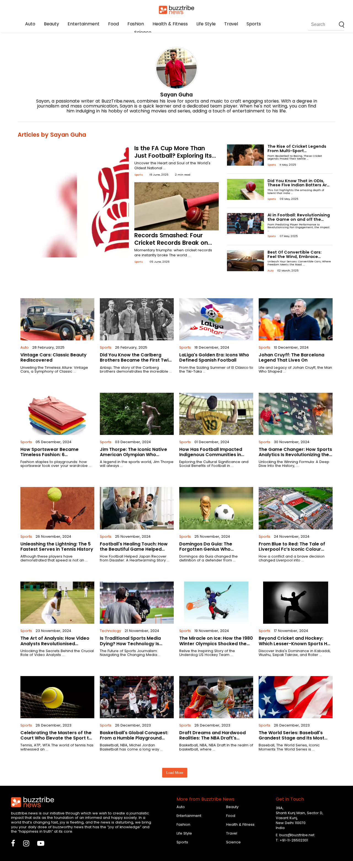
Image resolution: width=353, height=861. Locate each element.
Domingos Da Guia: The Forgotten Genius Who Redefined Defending (205, 549)
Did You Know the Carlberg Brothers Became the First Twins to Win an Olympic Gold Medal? (137, 360)
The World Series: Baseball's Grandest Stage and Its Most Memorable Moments (291, 738)
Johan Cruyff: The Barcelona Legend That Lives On (291, 357)
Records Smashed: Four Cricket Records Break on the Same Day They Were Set (171, 246)
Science (142, 32)
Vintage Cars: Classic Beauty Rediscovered (53, 357)
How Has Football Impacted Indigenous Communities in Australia (210, 454)
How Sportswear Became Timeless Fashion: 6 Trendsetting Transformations (55, 454)
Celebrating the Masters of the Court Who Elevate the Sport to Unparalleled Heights (56, 738)
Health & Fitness (170, 24)
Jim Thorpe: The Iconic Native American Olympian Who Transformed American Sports (135, 454)
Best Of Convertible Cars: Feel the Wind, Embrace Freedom (295, 256)
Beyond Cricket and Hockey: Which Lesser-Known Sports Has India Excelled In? (296, 643)
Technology (110, 630)
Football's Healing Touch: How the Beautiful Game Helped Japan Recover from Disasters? (136, 549)
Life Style (206, 24)
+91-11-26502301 (294, 840)
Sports (254, 24)
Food (113, 24)
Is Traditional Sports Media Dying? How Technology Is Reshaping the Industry (130, 643)
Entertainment (84, 24)
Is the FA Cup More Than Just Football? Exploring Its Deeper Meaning (173, 155)
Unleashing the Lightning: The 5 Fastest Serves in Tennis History (56, 546)
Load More (174, 773)
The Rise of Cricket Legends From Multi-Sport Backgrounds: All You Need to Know (299, 153)
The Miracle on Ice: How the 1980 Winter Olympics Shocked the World (216, 643)
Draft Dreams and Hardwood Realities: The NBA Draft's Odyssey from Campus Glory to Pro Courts (215, 741)
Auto (30, 24)
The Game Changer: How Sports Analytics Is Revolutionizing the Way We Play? (295, 454)
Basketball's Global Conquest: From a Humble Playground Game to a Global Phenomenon (136, 738)
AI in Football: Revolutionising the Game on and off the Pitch (299, 219)
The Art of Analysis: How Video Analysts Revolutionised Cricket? (54, 643)
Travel (231, 24)
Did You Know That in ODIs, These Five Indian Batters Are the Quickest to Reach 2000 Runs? (299, 187)
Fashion (135, 24)
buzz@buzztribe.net (296, 835)
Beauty (51, 24)
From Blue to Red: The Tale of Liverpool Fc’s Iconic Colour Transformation (292, 549)
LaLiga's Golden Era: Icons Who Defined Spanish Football (214, 357)
